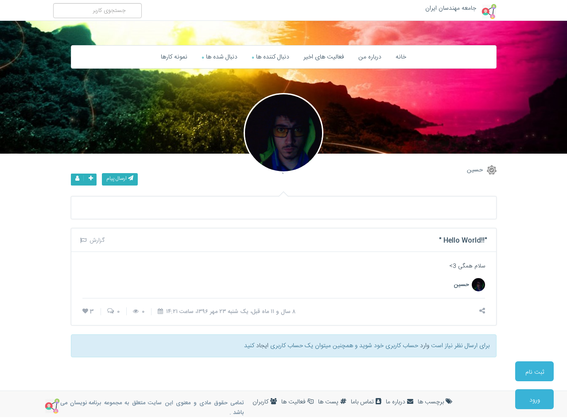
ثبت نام (534, 372)
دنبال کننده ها (270, 57)
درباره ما (396, 402)
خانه (401, 57)
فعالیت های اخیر (323, 57)
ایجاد (262, 345)
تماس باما (363, 402)
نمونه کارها (174, 57)
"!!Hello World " (463, 241)
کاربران (261, 402)
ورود (534, 400)
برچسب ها (432, 402)
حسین (476, 169)
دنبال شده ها (219, 57)
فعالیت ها (294, 402)
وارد (424, 345)
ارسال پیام (117, 178)
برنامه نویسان (85, 403)
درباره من (369, 57)
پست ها (329, 402)
